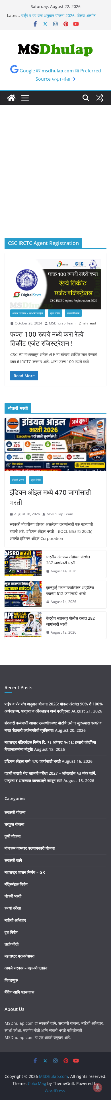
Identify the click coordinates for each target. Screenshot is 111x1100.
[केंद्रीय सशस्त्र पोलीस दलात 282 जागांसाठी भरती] (23, 625)
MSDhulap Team (62, 323)
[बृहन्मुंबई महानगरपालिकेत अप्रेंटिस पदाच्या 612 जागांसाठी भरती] (23, 594)
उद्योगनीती (11, 944)
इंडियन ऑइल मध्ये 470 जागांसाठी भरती (50, 497)
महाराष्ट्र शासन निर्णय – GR (25, 872)
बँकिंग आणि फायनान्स (19, 992)
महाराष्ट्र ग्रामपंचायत (19, 956)
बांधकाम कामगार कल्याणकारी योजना (30, 848)
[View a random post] (99, 98)
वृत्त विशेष (55, 313)
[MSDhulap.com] (11, 98)
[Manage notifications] (97, 1087)
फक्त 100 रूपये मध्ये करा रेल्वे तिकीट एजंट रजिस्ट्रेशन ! (47, 338)
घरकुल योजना (14, 824)
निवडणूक (11, 980)
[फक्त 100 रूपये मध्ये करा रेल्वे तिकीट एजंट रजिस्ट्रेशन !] (55, 284)
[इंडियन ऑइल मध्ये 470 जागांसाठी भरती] (55, 444)
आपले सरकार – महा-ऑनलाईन (26, 968)
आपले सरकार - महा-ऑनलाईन (28, 313)
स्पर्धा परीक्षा (13, 908)
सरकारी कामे (73, 313)
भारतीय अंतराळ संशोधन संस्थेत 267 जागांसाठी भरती (68, 559)
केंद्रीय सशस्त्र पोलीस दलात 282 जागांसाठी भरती (70, 621)
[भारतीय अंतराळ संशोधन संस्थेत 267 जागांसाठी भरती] (23, 564)
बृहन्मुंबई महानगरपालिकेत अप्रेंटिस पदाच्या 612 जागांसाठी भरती (70, 590)
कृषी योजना (12, 836)
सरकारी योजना (15, 812)
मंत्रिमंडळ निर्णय (16, 884)
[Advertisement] (55, 163)
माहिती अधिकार (15, 920)
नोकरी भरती (18, 480)
